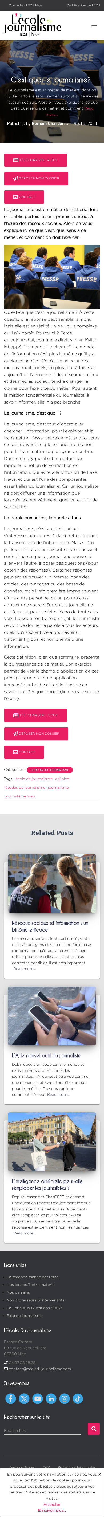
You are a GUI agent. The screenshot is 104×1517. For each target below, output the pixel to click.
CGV (46, 1467)
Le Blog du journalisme (50, 769)
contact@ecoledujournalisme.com (40, 1369)
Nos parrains (18, 1292)
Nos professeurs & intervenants (36, 1300)
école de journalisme (34, 779)
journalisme (58, 787)
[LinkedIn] (51, 1398)
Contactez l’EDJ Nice (25, 5)
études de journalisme (25, 787)
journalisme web (20, 796)
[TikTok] (78, 1398)
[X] (24, 1398)
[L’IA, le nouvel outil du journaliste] (52, 1015)
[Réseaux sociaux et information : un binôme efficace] (52, 883)
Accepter (52, 1504)
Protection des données (77, 1467)
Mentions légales (22, 1467)
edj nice (62, 779)
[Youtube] (37, 1398)
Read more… (24, 969)
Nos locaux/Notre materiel (31, 1285)
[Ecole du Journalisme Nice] (34, 25)
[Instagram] (64, 1398)
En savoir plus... (52, 1510)
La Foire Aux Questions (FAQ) (34, 1308)
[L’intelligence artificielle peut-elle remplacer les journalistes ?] (52, 1141)
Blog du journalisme (25, 1315)
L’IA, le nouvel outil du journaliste (46, 1055)
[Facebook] (10, 1398)
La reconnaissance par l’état (32, 1277)
